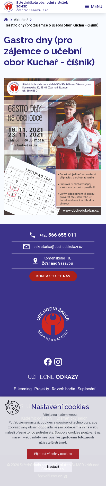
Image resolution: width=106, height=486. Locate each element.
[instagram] (58, 361)
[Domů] (7, 19)
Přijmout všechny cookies (53, 454)
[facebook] (48, 361)
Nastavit (53, 467)
